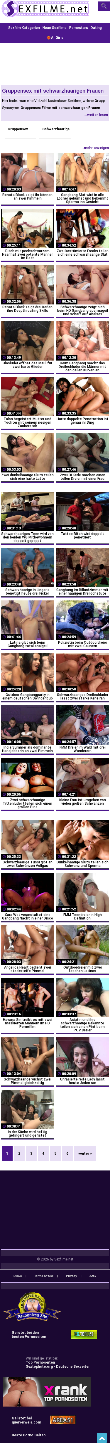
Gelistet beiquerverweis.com (26, 1420)
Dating (96, 28)
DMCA (17, 1275)
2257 (93, 1275)
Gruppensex (18, 129)
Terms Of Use (44, 1275)
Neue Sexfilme (55, 28)
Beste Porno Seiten (28, 1435)
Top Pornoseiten (40, 1362)
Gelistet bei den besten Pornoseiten (29, 1335)
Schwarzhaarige (56, 129)
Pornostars (78, 28)
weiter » (85, 1153)
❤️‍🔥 (55, 38)
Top (102, 1438)
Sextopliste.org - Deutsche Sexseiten (58, 1366)
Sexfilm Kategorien (24, 28)
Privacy (71, 1275)
